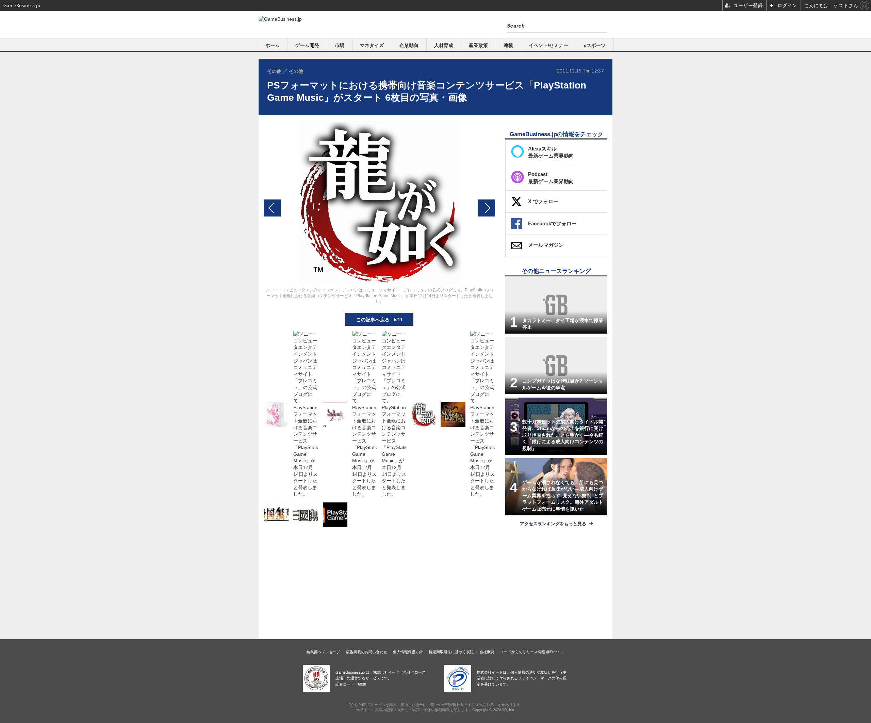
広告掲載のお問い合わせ (366, 652)
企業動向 (408, 45)
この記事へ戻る (379, 319)
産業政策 (478, 45)
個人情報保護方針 (408, 652)
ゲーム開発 (307, 45)
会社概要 (486, 652)
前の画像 (272, 207)
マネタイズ (372, 45)
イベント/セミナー (548, 45)
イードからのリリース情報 (522, 652)
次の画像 (486, 207)
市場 (339, 45)
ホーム (272, 45)
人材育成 (443, 45)
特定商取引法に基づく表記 (451, 652)
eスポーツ (595, 45)
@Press (553, 652)
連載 (508, 45)
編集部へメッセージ (323, 652)
